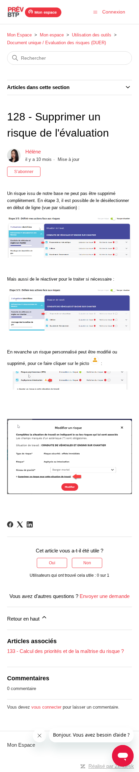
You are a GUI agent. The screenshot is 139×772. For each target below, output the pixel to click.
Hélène (33, 151)
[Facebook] (10, 524)
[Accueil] (34, 12)
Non (87, 563)
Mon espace (52, 34)
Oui (52, 563)
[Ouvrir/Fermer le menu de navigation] (95, 12)
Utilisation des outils (91, 34)
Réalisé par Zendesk (111, 766)
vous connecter (46, 707)
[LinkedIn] (30, 524)
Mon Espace (19, 34)
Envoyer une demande (105, 596)
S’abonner (23, 171)
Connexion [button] (113, 12)
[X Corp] (20, 524)
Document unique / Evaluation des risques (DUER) (56, 42)
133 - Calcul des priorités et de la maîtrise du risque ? (65, 651)
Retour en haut (24, 619)
